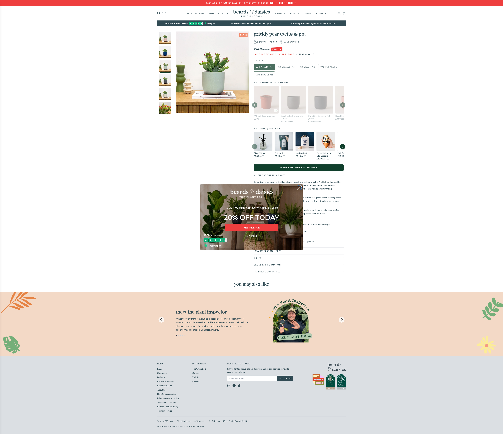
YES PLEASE (251, 227)
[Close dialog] (299, 187)
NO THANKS (251, 236)
